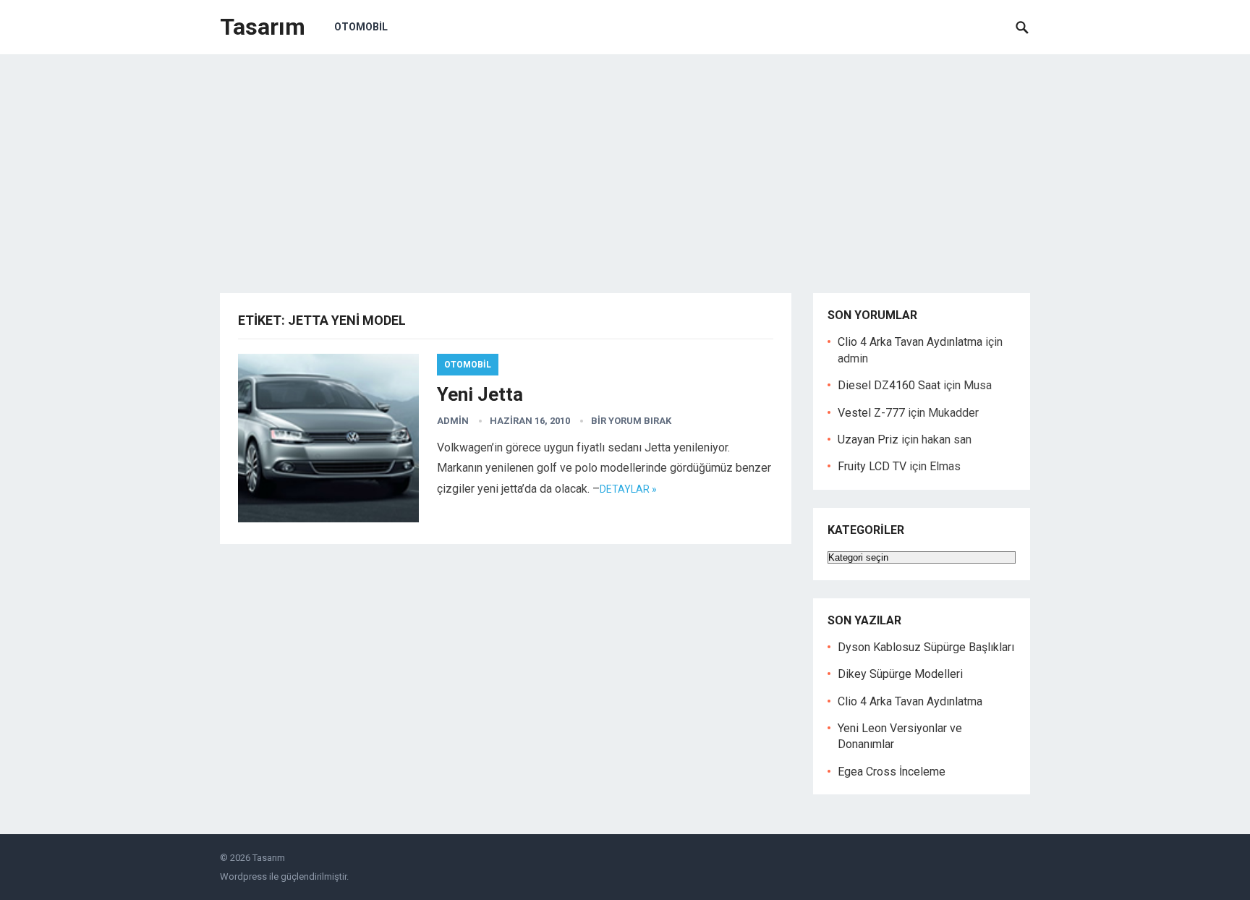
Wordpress (243, 876)
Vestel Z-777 (871, 413)
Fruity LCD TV (872, 466)
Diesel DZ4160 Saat (889, 385)
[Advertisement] (625, 162)
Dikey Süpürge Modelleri (900, 674)
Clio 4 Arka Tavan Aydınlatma (910, 342)
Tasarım (262, 27)
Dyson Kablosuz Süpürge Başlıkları (926, 647)
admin (453, 420)
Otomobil (361, 27)
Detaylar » (628, 489)
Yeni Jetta (480, 394)
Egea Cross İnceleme (891, 771)
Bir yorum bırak (631, 420)
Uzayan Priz (868, 439)
